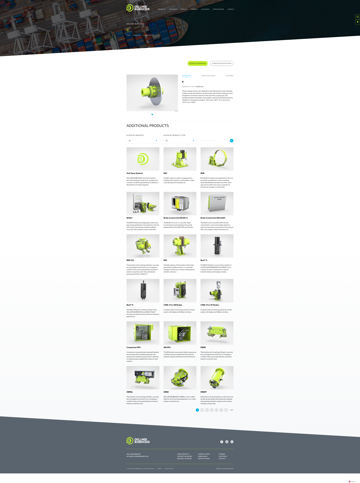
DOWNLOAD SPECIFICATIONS (221, 63)
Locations (205, 9)
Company (194, 9)
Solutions (173, 9)
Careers (222, 454)
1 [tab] (152, 114)
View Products (183, 454)
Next (231, 410)
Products (162, 9)
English (353, 481)
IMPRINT (159, 468)
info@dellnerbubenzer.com (138, 456)
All (130, 140)
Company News (204, 454)
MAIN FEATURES (208, 76)
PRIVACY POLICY (169, 468)
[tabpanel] (152, 93)
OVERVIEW (186, 76)
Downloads (202, 456)
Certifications (218, 9)
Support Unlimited (184, 456)
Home (128, 35)
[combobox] (353, 481)
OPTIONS (230, 76)
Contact (231, 9)
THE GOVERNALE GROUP (227, 468)
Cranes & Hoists (148, 35)
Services (184, 9)
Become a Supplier (184, 458)
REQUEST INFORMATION (198, 63)
